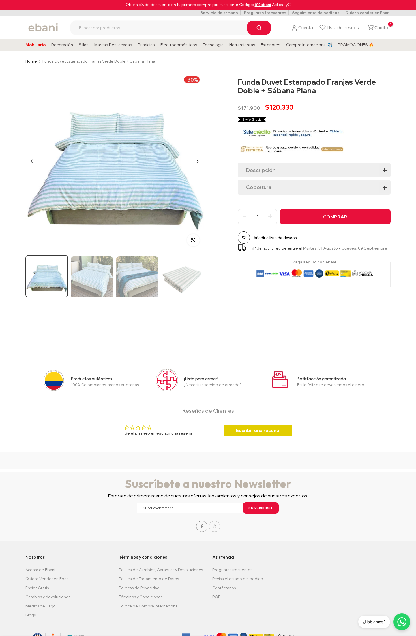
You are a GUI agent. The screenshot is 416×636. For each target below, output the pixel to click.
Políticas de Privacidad (139, 588)
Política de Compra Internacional (149, 606)
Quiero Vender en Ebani (47, 579)
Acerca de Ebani (40, 569)
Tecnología (213, 44)
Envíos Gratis (37, 588)
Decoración (62, 44)
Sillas (84, 44)
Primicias (146, 44)
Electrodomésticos (178, 44)
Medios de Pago (40, 606)
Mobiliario (35, 44)
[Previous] (36, 161)
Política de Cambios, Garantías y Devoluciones (161, 569)
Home (31, 61)
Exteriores (270, 44)
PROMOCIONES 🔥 (356, 44)
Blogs (30, 615)
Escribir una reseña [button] (257, 430)
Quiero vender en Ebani (368, 12)
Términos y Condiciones (140, 597)
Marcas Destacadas (113, 44)
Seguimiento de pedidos (315, 12)
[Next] (193, 161)
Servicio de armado (219, 12)
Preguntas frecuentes (265, 12)
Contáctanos (224, 588)
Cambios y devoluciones (47, 597)
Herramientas (242, 44)
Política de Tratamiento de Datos (149, 579)
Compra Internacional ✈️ (309, 44)
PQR (216, 597)
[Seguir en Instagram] (214, 526)
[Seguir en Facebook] (201, 526)
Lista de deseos (343, 27)
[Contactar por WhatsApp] (401, 621)
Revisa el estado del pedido (237, 579)
